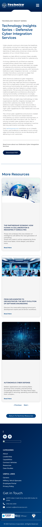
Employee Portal (9, 483)
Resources (7, 465)
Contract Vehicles (10, 462)
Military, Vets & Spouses (12, 480)
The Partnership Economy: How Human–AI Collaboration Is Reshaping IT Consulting (18, 228)
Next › (26, 405)
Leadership (7, 457)
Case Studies (8, 468)
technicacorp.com (12, 128)
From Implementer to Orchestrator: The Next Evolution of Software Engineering (20, 301)
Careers (6, 478)
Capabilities (7, 459)
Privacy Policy (8, 486)
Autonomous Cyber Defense (17, 383)
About (5, 454)
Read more (8, 247)
